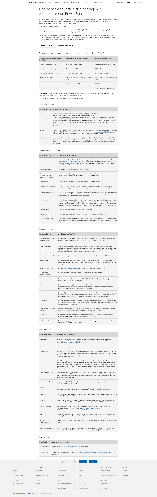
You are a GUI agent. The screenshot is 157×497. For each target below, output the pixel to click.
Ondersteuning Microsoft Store (42, 475)
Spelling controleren (45, 321)
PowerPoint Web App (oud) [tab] (65, 45)
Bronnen (86, 2)
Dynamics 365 (81, 478)
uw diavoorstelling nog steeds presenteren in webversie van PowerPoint (95, 188)
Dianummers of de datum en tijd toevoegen (87, 408)
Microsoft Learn (104, 472)
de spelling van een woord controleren (66, 446)
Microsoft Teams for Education (64, 475)
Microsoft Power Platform (106, 483)
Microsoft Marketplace (105, 480)
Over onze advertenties (117, 493)
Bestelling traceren (39, 480)
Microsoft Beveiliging (82, 472)
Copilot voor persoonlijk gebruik (19, 478)
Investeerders (125, 475)
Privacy (90, 493)
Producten (56, 2)
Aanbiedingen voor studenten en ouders (66, 486)
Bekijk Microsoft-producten (18, 483)
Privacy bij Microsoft (127, 472)
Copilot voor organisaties (18, 475)
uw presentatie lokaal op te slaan (105, 132)
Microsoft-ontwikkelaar (105, 470)
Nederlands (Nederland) (20, 493)
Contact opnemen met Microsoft (80, 493)
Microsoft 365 (42, 2)
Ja (83, 462)
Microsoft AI (80, 470)
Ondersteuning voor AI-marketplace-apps (109, 475)
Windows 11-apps (16, 486)
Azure (79, 475)
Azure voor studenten (62, 488)
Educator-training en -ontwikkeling (64, 483)
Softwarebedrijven (105, 486)
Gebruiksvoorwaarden (98, 493)
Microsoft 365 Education (62, 478)
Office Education (61, 480)
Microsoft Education (62, 470)
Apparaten (65, 2)
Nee (93, 462)
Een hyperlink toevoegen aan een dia (76, 342)
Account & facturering (76, 2)
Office (49, 2)
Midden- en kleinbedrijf (83, 488)
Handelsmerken (107, 493)
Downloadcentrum (39, 472)
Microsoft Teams (81, 486)
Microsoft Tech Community (106, 478)
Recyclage (38, 483)
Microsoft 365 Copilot (82, 483)
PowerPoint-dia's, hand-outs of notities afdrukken (73, 161)
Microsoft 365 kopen (98, 2)
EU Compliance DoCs (128, 493)
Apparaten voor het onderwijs (63, 472)
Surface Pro (15, 470)
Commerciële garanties (40, 486)
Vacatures (125, 470)
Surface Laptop (16, 472)
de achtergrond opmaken (69, 268)
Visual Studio (104, 488)
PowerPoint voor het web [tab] (48, 45)
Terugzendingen (39, 478)
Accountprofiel (39, 470)
